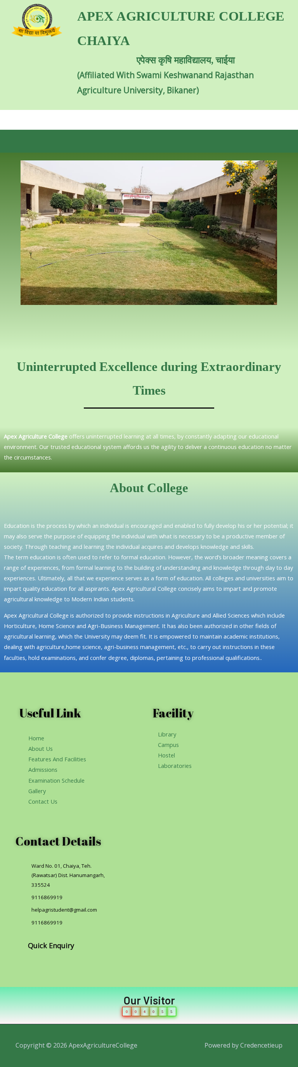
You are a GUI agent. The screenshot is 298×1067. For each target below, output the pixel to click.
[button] (149, 141)
